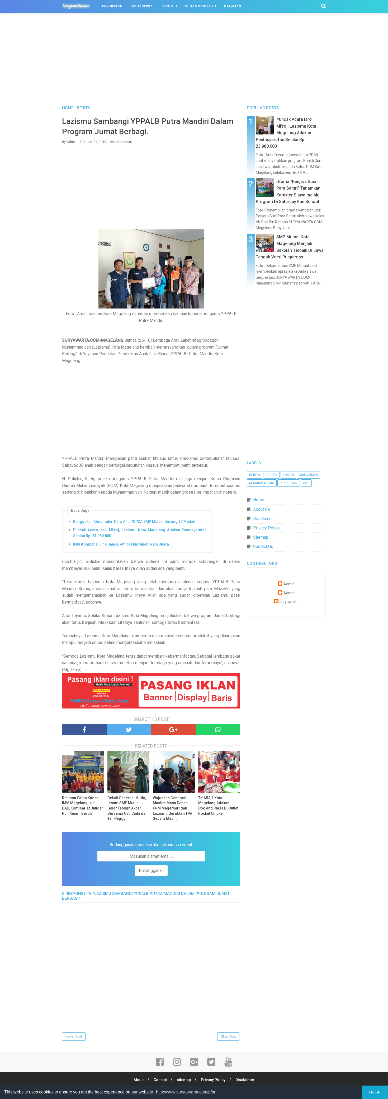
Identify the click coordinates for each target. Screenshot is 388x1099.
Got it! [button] (375, 1092)
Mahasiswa (142, 6)
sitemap (184, 1080)
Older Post (228, 1036)
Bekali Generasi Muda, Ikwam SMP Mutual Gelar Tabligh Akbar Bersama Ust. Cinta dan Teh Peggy (127, 808)
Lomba (288, 475)
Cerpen (271, 475)
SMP (306, 483)
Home (258, 499)
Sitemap (260, 537)
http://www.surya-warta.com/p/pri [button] (186, 1092)
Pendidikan (112, 6)
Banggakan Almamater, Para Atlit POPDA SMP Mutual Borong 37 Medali (134, 521)
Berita (168, 6)
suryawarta (289, 602)
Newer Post (73, 1036)
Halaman (232, 6)
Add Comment (121, 142)
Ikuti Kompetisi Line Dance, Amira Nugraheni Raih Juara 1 (122, 544)
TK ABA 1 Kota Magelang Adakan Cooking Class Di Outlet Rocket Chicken (218, 806)
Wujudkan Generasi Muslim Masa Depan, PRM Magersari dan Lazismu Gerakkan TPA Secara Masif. (172, 808)
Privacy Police (266, 528)
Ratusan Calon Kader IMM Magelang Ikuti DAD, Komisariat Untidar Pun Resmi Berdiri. (82, 806)
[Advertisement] (194, 60)
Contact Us (263, 546)
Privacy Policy (213, 1080)
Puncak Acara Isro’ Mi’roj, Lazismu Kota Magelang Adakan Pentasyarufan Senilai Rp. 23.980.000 (140, 533)
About (139, 1080)
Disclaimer (263, 518)
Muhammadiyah (199, 6)
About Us (261, 509)
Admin (289, 584)
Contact (160, 1080)
